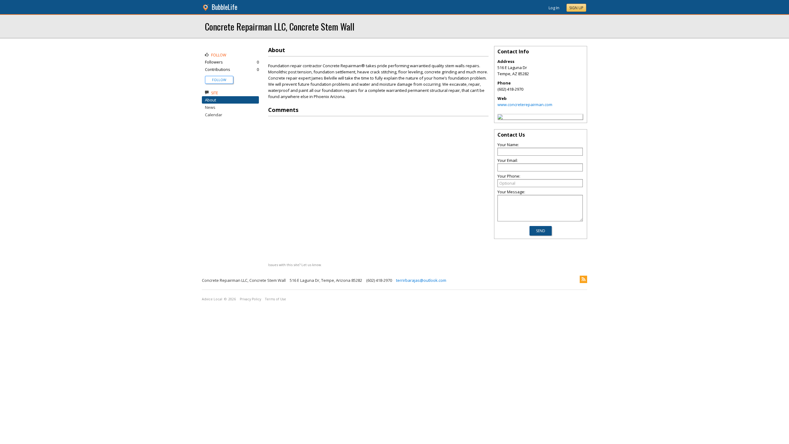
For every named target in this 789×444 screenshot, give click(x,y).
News (210, 107)
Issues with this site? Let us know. (295, 264)
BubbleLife (224, 7)
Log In (554, 7)
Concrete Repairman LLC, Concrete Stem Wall (279, 26)
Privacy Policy (250, 299)
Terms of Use (275, 299)
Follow (219, 79)
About (210, 100)
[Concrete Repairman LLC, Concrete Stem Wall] (500, 118)
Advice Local (212, 299)
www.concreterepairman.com (524, 104)
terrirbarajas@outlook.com (421, 280)
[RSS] (583, 279)
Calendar (213, 114)
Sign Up (576, 7)
